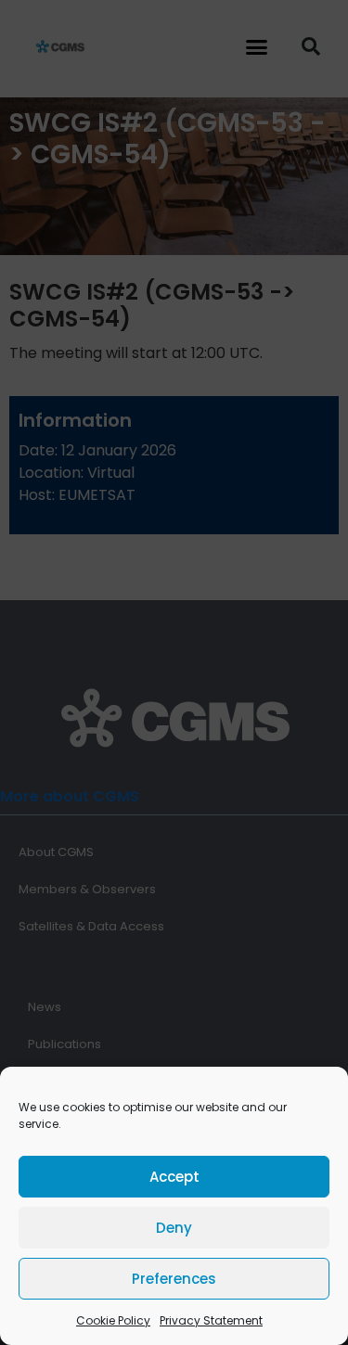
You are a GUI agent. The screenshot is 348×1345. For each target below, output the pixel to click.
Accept (174, 1176)
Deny (174, 1227)
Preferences (174, 1278)
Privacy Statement (211, 1320)
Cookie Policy (113, 1320)
